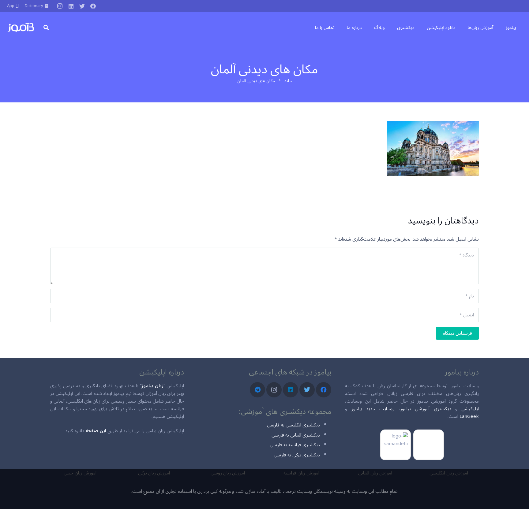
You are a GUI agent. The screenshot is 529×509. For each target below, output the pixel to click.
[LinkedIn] (71, 6)
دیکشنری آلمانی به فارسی (296, 435)
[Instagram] (60, 6)
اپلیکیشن (470, 409)
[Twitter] (82, 6)
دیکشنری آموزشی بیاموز (425, 409)
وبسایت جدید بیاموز (373, 409)
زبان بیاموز (152, 386)
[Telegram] (257, 389)
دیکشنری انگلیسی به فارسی (293, 425)
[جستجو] (46, 27)
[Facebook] (93, 6)
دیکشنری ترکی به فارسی (297, 455)
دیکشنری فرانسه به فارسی (295, 445)
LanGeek (469, 416)
